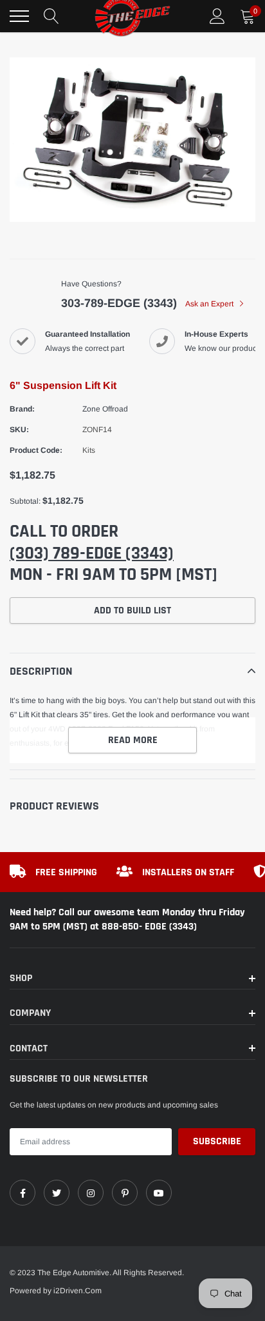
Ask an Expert (210, 303)
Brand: (22, 408)
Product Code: (36, 450)
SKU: (19, 429)
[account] (217, 16)
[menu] (19, 16)
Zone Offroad (105, 408)
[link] (22, 1193)
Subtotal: (25, 501)
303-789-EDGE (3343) (119, 303)
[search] (51, 16)
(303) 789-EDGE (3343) (92, 553)
